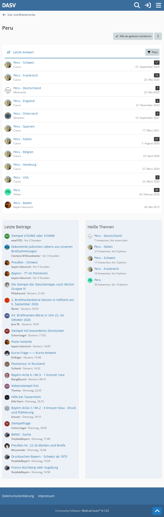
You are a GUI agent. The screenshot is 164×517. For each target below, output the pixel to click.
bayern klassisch (21, 267)
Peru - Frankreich (106, 269)
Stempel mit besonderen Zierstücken (37, 331)
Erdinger (16, 357)
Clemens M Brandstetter (26, 256)
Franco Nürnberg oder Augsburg (34, 467)
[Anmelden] (148, 5)
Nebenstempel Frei (25, 386)
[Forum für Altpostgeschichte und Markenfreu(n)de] (9, 5)
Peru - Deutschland (108, 236)
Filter (155, 52)
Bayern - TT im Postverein (29, 273)
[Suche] (137, 5)
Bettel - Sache (21, 434)
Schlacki (16, 368)
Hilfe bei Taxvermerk (26, 397)
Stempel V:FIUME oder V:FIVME (33, 236)
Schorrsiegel (18, 335)
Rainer (15, 309)
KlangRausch (18, 379)
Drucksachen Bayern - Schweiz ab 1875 (39, 456)
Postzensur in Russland (28, 364)
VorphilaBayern (20, 439)
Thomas (16, 390)
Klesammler (18, 450)
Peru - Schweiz (104, 258)
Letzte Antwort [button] (23, 52)
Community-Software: (82, 510)
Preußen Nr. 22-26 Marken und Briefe (38, 445)
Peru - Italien (103, 247)
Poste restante (21, 342)
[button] (158, 36)
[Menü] (158, 5)
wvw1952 (16, 240)
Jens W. (15, 324)
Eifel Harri (17, 401)
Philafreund (18, 293)
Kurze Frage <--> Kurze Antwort (33, 353)
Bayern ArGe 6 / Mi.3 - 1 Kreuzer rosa (37, 375)
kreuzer (15, 417)
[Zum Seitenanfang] (157, 511)
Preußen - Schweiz (24, 262)
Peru (97, 280)
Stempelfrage (21, 423)
